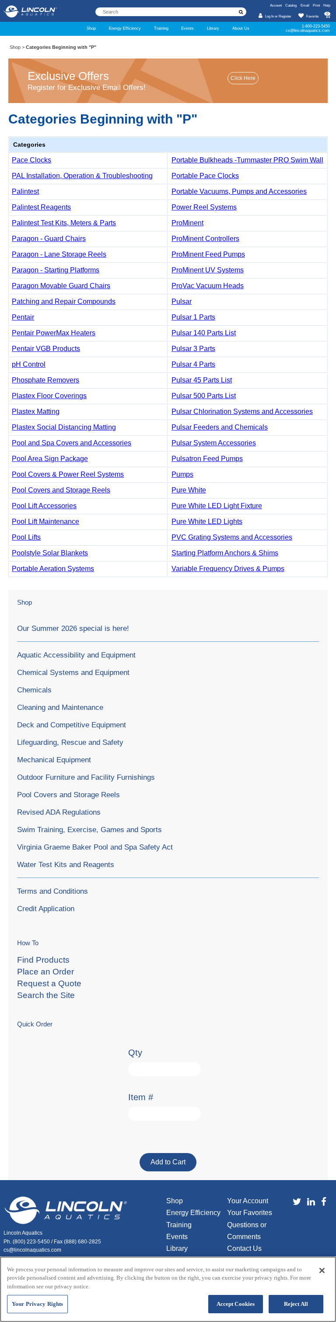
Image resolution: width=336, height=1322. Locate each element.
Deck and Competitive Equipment (71, 724)
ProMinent (187, 223)
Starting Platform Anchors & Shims (225, 553)
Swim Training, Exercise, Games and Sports (89, 829)
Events (187, 28)
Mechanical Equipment (54, 759)
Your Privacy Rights (37, 1304)
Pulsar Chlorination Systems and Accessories (242, 411)
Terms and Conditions (52, 891)
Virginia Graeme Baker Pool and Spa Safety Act (95, 847)
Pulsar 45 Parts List (202, 380)
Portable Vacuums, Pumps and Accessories (239, 191)
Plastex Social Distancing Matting (64, 427)
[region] (168, 1289)
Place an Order (45, 971)
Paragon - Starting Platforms (55, 270)
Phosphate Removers (45, 380)
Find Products (43, 960)
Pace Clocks (31, 160)
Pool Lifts (26, 537)
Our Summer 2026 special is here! (73, 628)
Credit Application (45, 908)
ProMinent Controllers (205, 238)
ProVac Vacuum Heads (208, 285)
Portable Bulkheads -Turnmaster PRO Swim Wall (247, 160)
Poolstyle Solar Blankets (50, 553)
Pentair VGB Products (46, 348)
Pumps (182, 474)
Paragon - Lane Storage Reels (59, 254)
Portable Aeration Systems (53, 568)
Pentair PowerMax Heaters (53, 333)
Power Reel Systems (204, 207)
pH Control (29, 364)
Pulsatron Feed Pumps (207, 458)
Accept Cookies (236, 1304)
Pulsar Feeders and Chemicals (220, 427)
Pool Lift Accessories (44, 506)
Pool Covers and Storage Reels (61, 490)
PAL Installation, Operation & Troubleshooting (82, 175)
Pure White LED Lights (207, 521)
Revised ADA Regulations (59, 812)
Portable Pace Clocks (205, 175)
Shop (91, 28)
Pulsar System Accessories (214, 443)
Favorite (312, 16)
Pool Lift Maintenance (45, 521)
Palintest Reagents (41, 207)
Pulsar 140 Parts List (204, 333)
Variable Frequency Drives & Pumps (228, 568)
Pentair (23, 317)
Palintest (25, 191)
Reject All (296, 1304)
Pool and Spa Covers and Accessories (71, 443)
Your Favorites (249, 1212)
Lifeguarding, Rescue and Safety (70, 742)
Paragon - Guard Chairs (49, 238)
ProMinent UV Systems (208, 270)
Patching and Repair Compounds (64, 301)
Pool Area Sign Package (50, 458)
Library (213, 28)
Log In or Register (278, 16)
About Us (240, 28)
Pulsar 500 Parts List (204, 395)
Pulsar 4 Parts (193, 364)
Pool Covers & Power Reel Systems (68, 474)
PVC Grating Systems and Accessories (232, 537)
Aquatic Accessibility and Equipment (76, 655)
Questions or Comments (246, 1230)
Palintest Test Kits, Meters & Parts (64, 223)
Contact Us (244, 1248)
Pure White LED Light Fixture (217, 506)
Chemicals (34, 689)
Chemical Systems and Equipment (73, 672)
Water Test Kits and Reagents (65, 864)
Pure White (189, 490)
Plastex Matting (36, 411)
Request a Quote (49, 983)
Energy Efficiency (125, 28)
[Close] (322, 1270)
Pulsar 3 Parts (193, 348)
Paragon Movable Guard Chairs (61, 285)
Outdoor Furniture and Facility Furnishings (86, 777)
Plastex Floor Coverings (49, 395)
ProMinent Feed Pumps (208, 254)
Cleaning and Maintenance (60, 707)
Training (161, 28)
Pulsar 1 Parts (193, 317)
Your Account (247, 1201)
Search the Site (46, 995)
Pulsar (182, 301)
